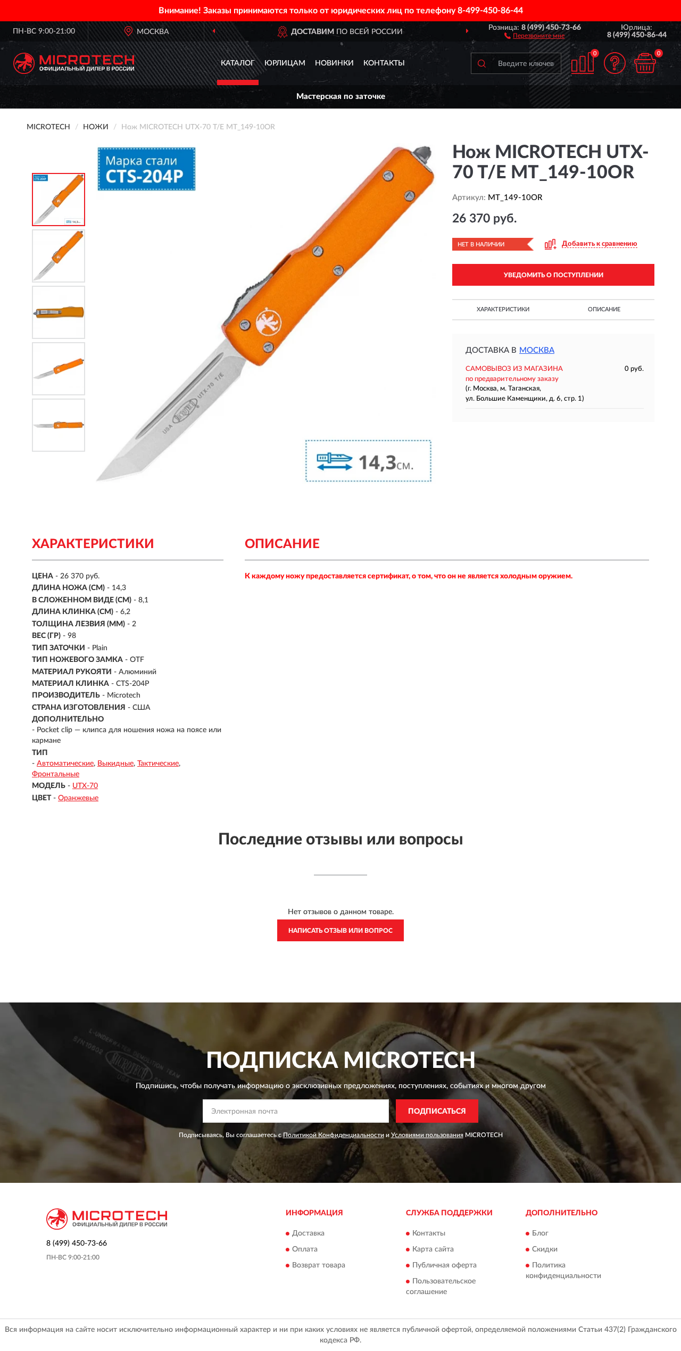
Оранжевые (78, 798)
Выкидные (115, 763)
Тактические (158, 763)
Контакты (384, 63)
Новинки (334, 63)
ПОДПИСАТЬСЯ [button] (437, 1111)
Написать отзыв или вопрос (340, 930)
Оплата (305, 1249)
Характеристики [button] (503, 309)
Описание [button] (604, 309)
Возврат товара (318, 1265)
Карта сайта (433, 1249)
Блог (540, 1233)
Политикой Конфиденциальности (333, 1135)
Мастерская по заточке (340, 97)
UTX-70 (85, 786)
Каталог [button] (238, 63)
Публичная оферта (444, 1265)
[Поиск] (481, 63)
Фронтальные (55, 774)
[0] (645, 63)
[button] (534, 35)
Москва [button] (536, 350)
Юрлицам (284, 63)
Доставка (308, 1233)
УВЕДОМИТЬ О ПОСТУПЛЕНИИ (553, 275)
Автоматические (65, 763)
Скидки (545, 1249)
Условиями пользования (427, 1135)
